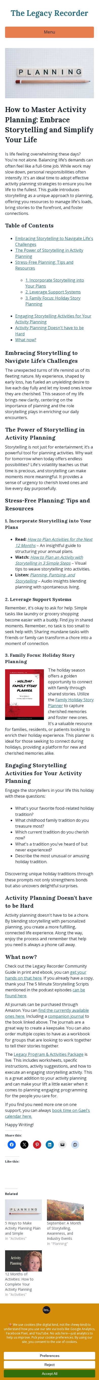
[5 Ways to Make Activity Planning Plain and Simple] (23, 1210)
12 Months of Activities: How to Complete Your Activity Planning (19, 1282)
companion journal (66, 1016)
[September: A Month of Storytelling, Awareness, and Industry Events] (65, 1210)
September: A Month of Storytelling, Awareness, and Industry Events (64, 1231)
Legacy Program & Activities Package (49, 1054)
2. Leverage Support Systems (53, 292)
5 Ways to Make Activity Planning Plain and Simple (23, 1228)
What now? (25, 340)
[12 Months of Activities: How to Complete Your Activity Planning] (23, 1261)
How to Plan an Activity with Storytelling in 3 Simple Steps (49, 560)
